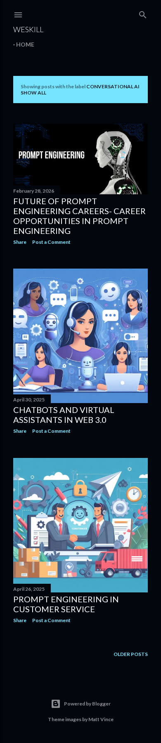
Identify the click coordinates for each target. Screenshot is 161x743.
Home (25, 44)
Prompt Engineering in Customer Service (66, 604)
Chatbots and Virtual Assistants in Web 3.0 (63, 415)
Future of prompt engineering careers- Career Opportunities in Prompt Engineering (79, 216)
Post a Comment (51, 242)
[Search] (143, 13)
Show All (33, 93)
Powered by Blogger (87, 704)
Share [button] (19, 242)
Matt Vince (101, 719)
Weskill (28, 29)
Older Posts (131, 654)
